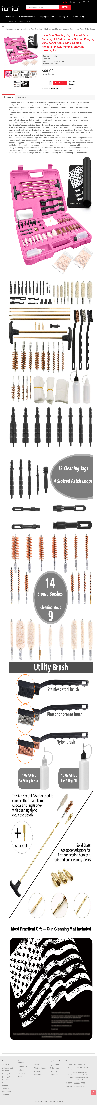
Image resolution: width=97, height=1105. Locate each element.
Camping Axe (63, 17)
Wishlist (72, 82)
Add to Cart (60, 83)
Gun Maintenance (26, 17)
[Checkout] (92, 2)
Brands (37, 1065)
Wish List (53, 1071)
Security (5, 1094)
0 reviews (54, 88)
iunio (55, 56)
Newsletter (54, 1075)
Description (8, 97)
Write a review (65, 88)
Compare (72, 84)
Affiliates (37, 1071)
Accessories (9, 21)
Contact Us (22, 1067)
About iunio (23, 21)
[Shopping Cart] (88, 2)
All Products (9, 17)
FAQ (20, 1076)
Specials (37, 1075)
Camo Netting (78, 17)
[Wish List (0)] (84, 2)
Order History (55, 1068)
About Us (6, 1065)
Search (65, 7)
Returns (21, 1070)
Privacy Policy (7, 1074)
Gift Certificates (40, 1068)
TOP (93, 1094)
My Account (54, 1065)
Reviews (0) (22, 97)
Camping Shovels (46, 17)
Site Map (21, 1073)
